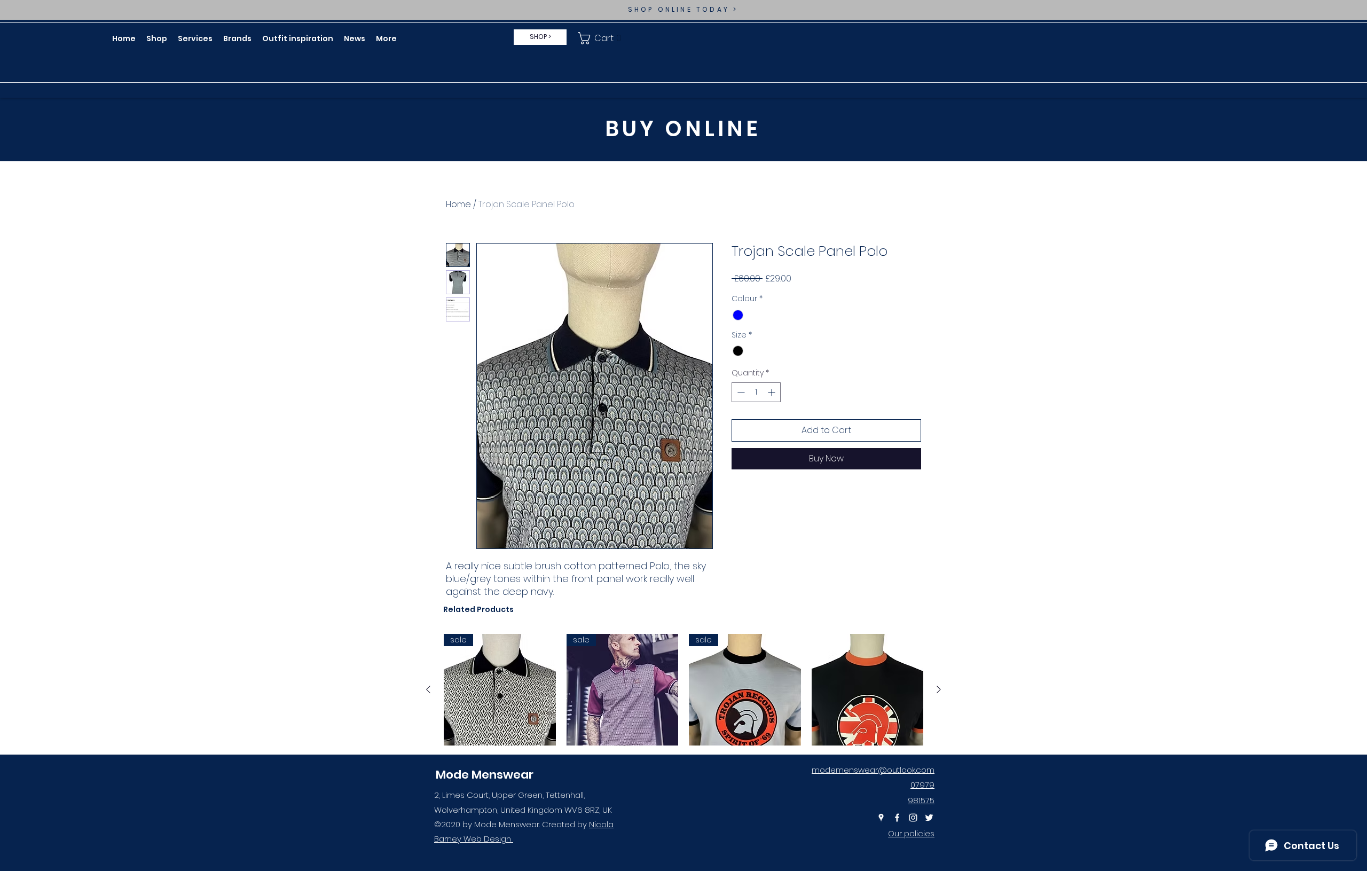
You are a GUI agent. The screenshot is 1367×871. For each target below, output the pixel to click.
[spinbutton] (756, 392)
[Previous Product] (428, 689)
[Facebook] (897, 817)
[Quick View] (868, 690)
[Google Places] (881, 817)
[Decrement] (740, 392)
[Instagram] (913, 817)
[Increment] (772, 392)
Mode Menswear (484, 774)
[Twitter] (929, 817)
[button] (602, 38)
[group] (683, 690)
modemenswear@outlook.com (873, 769)
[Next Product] (938, 689)
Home (458, 204)
